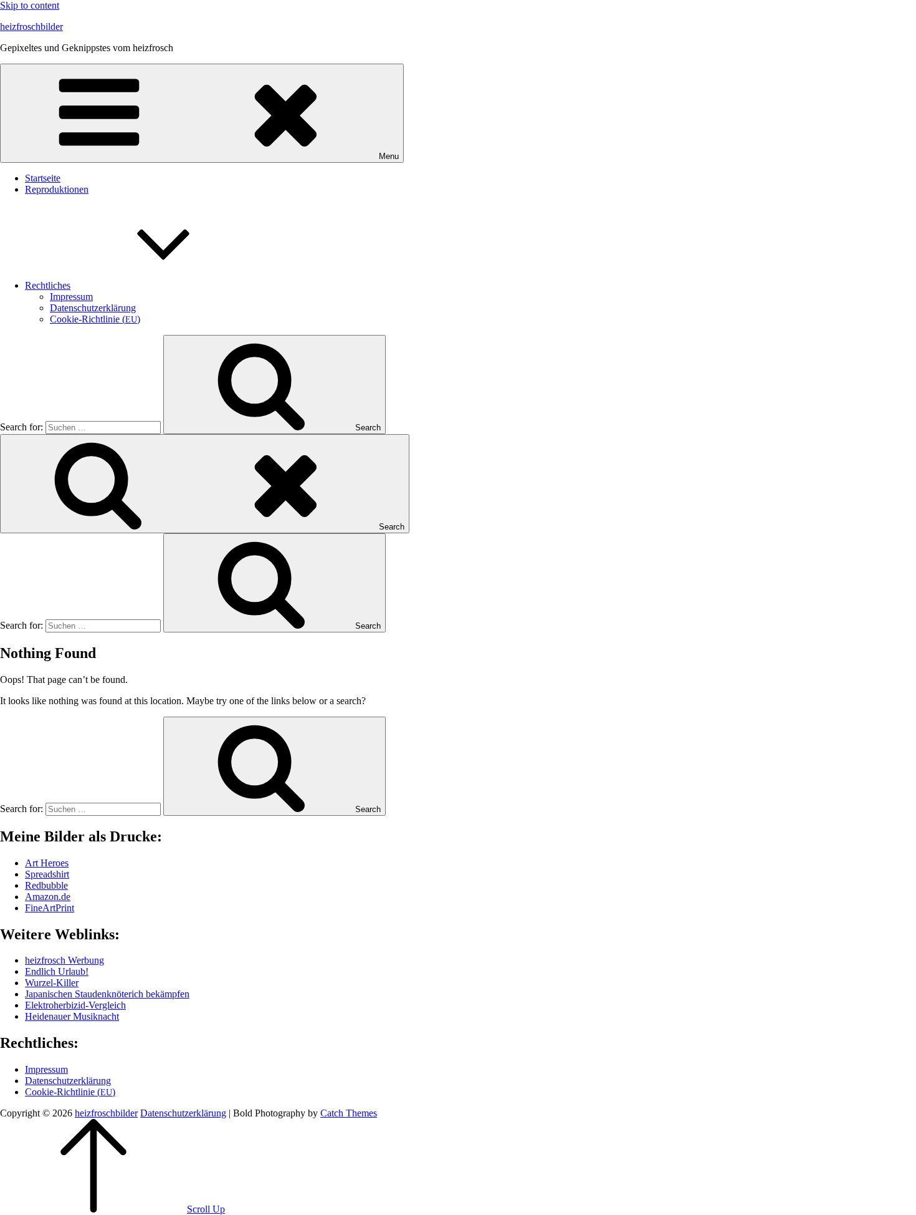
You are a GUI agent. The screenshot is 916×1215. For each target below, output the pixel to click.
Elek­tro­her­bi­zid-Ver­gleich (75, 1005)
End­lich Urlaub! (56, 971)
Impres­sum (71, 296)
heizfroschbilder (31, 26)
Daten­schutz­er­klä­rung (93, 308)
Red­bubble (46, 885)
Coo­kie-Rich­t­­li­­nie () (95, 319)
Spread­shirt (47, 874)
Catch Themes (348, 1113)
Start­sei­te (42, 178)
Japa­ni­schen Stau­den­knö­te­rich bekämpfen (107, 994)
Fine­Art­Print (49, 908)
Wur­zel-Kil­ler (52, 982)
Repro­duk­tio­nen (56, 189)
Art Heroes (47, 863)
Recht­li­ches (47, 285)
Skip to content (29, 5)
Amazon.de (47, 896)
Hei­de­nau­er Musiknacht (72, 1016)
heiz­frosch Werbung (64, 960)
